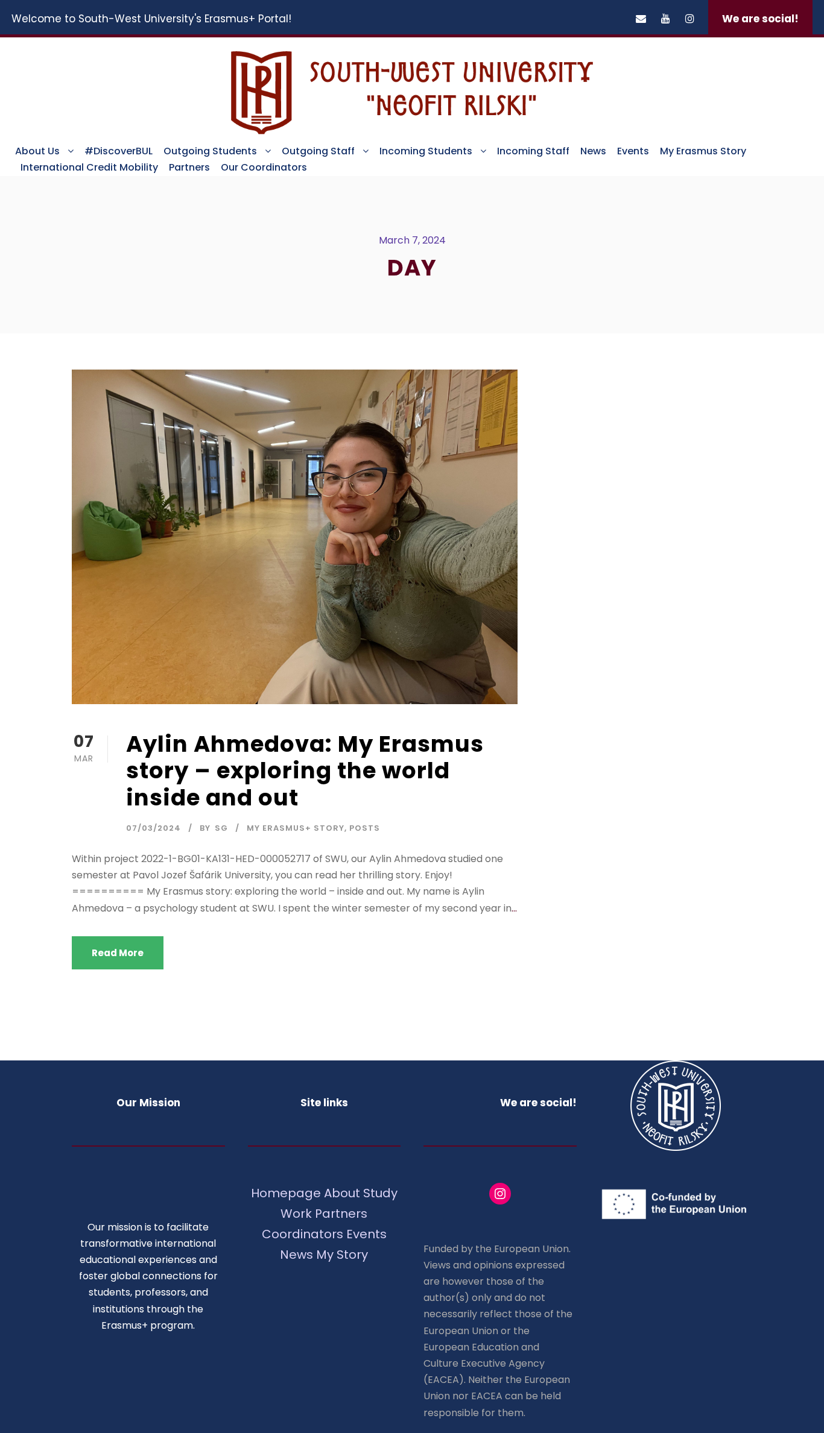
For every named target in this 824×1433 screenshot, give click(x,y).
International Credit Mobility (89, 167)
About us (37, 151)
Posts (364, 828)
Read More (118, 952)
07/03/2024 (153, 828)
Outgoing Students (210, 151)
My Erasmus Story (703, 151)
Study (380, 1193)
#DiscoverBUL (118, 151)
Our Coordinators (264, 167)
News (593, 151)
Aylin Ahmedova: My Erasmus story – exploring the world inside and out (305, 770)
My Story (342, 1254)
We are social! (760, 18)
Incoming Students (425, 151)
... (514, 908)
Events (633, 151)
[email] (641, 18)
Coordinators (302, 1234)
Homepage (287, 1193)
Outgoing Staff (318, 151)
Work (296, 1213)
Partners (189, 167)
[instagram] (689, 18)
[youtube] (665, 18)
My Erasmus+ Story (295, 828)
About (342, 1193)
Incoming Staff (533, 151)
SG (221, 828)
